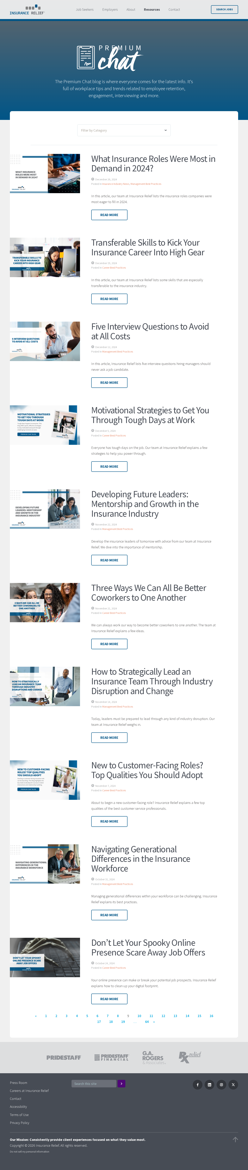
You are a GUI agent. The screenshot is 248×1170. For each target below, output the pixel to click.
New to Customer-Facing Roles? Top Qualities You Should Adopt (147, 770)
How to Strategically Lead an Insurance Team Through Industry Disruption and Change (152, 681)
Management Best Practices (146, 184)
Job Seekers (85, 9)
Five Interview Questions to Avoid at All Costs (150, 331)
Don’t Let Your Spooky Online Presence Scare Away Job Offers (148, 947)
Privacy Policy (19, 1122)
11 (151, 1016)
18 (111, 1021)
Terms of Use (19, 1114)
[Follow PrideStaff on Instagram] (221, 1088)
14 (187, 1016)
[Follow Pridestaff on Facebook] (197, 1088)
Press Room (18, 1082)
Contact (174, 9)
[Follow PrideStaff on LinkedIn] (209, 1088)
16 (211, 1016)
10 (139, 1016)
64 (147, 1021)
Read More (109, 215)
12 (163, 1016)
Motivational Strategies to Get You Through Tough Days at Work (150, 415)
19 (123, 1021)
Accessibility (18, 1106)
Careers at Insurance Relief (29, 1090)
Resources (152, 9)
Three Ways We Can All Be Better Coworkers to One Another (148, 592)
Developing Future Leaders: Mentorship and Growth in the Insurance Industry (145, 503)
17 (99, 1021)
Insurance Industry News (115, 184)
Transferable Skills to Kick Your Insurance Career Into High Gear (147, 247)
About (131, 9)
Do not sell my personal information (29, 1151)
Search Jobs (224, 9)
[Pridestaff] (27, 9)
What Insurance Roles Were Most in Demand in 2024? (153, 163)
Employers (110, 9)
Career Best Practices (114, 267)
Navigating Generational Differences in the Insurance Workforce (140, 858)
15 (199, 1016)
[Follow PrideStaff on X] (233, 1088)
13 (175, 1016)
